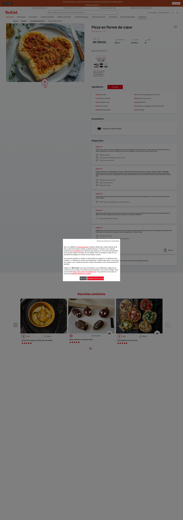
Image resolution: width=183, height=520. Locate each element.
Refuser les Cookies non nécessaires (108, 240)
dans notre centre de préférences (84, 271)
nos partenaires (82, 247)
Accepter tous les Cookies (95, 278)
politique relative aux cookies (81, 273)
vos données (76, 250)
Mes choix (83, 278)
